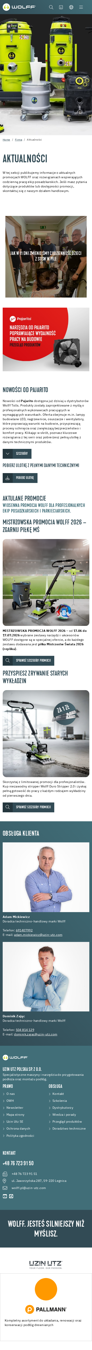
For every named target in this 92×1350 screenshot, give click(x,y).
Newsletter (14, 1107)
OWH (10, 1100)
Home (6, 140)
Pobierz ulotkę (25, 478)
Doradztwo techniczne (69, 1128)
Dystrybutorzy (62, 1107)
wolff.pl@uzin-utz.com (29, 1188)
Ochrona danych (18, 1128)
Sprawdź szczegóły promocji (33, 661)
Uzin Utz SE (14, 1121)
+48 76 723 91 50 (18, 1164)
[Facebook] (11, 1196)
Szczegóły (22, 454)
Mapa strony (15, 1114)
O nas (10, 1094)
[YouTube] (5, 1196)
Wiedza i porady (64, 1114)
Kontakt (58, 1094)
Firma (18, 140)
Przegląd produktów (67, 1121)
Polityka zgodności (20, 1135)
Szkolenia (59, 1100)
